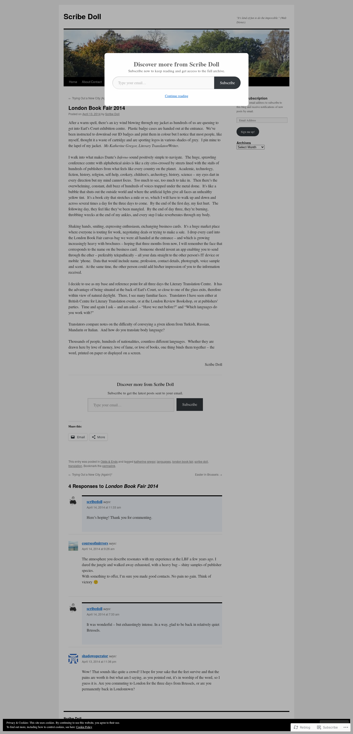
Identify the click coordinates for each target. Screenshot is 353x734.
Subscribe (227, 82)
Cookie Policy (84, 727)
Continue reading (176, 96)
